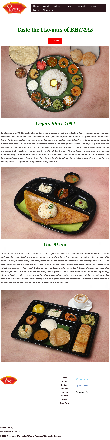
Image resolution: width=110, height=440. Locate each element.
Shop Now (48, 10)
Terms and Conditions (10, 431)
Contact (81, 6)
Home (36, 6)
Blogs (36, 10)
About (46, 6)
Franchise (69, 6)
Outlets (56, 6)
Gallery (92, 6)
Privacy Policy (6, 428)
